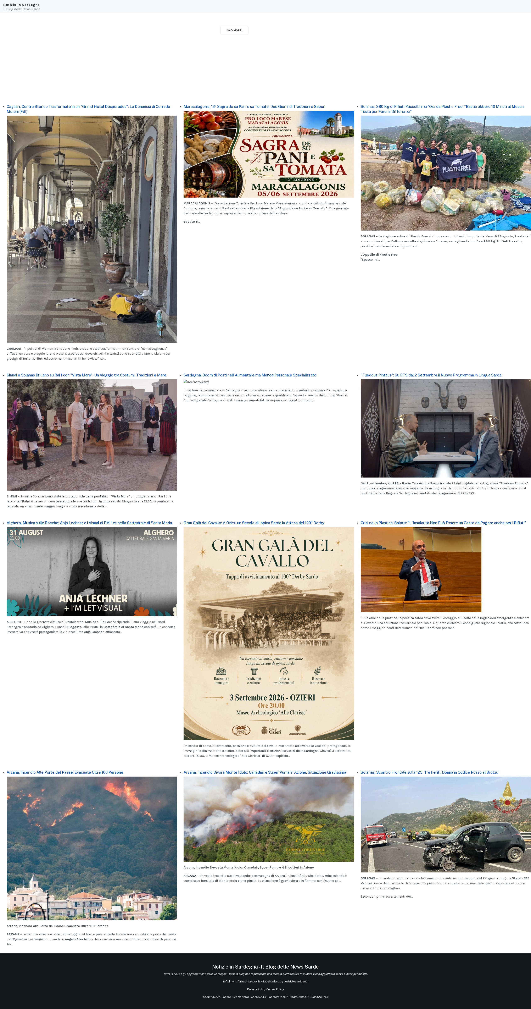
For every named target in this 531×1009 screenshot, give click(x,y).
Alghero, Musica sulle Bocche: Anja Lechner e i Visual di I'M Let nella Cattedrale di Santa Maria (89, 523)
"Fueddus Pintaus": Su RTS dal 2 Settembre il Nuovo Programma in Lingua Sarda (431, 375)
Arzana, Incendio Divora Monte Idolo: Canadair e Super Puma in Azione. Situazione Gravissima (265, 772)
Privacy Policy (256, 989)
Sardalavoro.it (278, 997)
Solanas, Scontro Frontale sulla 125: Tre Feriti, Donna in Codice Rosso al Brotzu (429, 772)
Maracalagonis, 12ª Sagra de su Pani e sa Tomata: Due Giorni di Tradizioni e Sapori (254, 106)
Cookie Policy (275, 989)
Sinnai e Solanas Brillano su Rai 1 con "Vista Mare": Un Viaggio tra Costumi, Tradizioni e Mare (86, 375)
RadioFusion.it (299, 997)
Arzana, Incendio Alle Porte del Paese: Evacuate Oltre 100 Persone (65, 772)
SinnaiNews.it (319, 997)
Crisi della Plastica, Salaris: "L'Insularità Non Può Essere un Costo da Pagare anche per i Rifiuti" (443, 523)
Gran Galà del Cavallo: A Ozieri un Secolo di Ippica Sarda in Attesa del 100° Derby (254, 523)
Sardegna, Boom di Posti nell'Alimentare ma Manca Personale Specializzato (250, 375)
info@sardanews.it (248, 981)
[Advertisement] (124, 73)
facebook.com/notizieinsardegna (285, 981)
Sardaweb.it (258, 997)
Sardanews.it (211, 997)
